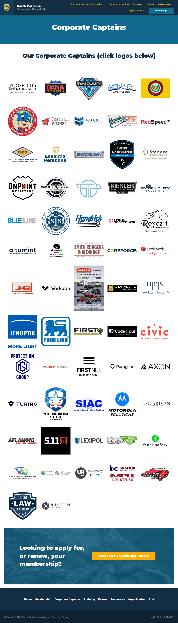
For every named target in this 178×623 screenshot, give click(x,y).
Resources (164, 4)
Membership (160, 10)
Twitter (154, 599)
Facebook (150, 599)
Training (137, 4)
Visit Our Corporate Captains (86, 4)
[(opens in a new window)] (22, 88)
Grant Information (119, 4)
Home (28, 599)
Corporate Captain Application (124, 556)
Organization (135, 10)
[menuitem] (87, 4)
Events (150, 4)
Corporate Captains (67, 599)
